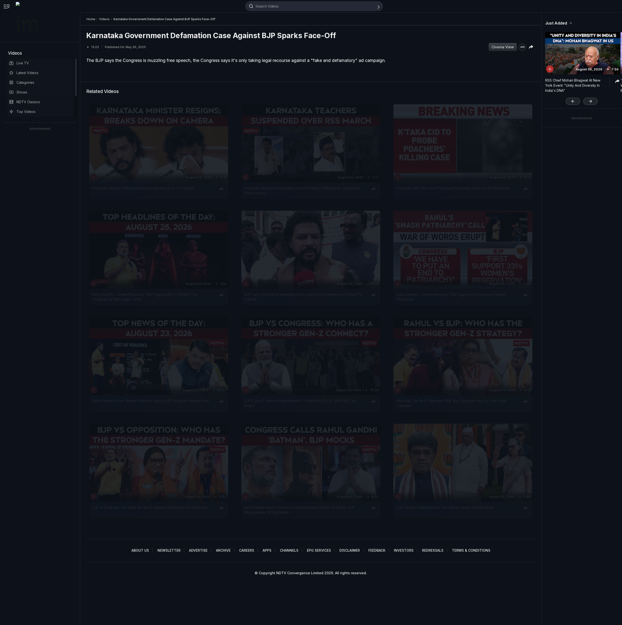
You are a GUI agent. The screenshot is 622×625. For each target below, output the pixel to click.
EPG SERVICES (319, 550)
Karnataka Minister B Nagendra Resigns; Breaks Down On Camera (142, 188)
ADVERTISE (198, 550)
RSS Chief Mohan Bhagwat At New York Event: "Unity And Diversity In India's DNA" (572, 85)
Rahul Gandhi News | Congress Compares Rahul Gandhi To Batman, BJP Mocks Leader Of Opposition (299, 509)
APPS (267, 550)
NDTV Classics (28, 102)
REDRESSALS (432, 550)
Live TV (23, 63)
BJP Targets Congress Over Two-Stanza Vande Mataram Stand (445, 507)
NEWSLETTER (169, 550)
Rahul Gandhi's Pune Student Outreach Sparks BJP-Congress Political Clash (150, 401)
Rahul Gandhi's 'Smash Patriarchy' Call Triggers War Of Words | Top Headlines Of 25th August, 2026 (144, 297)
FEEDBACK (376, 550)
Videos (15, 53)
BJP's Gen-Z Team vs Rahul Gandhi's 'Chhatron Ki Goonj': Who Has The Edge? (300, 403)
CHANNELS (289, 550)
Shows (22, 92)
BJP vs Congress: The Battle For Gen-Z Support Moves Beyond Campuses (149, 507)
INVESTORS (404, 550)
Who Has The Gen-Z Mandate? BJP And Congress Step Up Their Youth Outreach (452, 403)
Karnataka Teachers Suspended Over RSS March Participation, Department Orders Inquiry (302, 190)
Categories (25, 82)
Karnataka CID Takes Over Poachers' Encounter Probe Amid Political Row (453, 188)
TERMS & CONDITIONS (471, 550)
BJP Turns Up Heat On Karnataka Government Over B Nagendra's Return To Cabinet (303, 297)
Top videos (26, 112)
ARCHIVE (223, 550)
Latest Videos (27, 73)
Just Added (556, 23)
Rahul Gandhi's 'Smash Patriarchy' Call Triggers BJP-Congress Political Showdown (451, 297)
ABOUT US (140, 550)
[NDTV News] (27, 21)
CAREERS (246, 550)
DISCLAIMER (349, 550)
